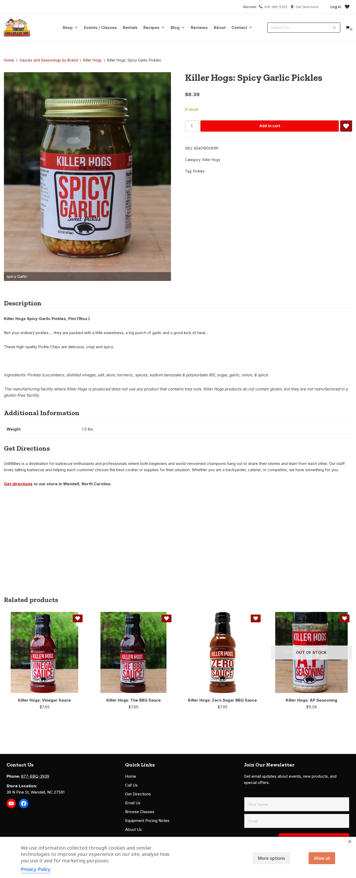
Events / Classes (100, 27)
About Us (133, 829)
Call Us (131, 785)
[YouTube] (11, 803)
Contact (239, 27)
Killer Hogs (92, 60)
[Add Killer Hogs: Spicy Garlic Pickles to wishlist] (346, 126)
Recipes (151, 27)
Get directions (18, 483)
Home (9, 60)
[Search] (334, 27)
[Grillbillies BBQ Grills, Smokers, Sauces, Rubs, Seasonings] (17, 27)
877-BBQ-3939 (35, 776)
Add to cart (269, 126)
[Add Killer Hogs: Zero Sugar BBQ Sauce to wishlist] (256, 618)
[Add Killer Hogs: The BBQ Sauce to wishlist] (166, 618)
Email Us (132, 802)
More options (271, 858)
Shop (68, 27)
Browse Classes (139, 811)
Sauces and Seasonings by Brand (49, 60)
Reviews (199, 27)
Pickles (199, 171)
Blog (175, 27)
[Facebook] (23, 803)
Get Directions (307, 7)
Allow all (322, 858)
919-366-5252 (275, 7)
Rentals (130, 27)
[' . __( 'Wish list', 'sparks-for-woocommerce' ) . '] (347, 6)
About (219, 27)
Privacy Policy (36, 869)
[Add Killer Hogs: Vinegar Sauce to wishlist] (78, 618)
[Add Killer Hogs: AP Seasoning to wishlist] (344, 618)
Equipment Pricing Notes (147, 820)
